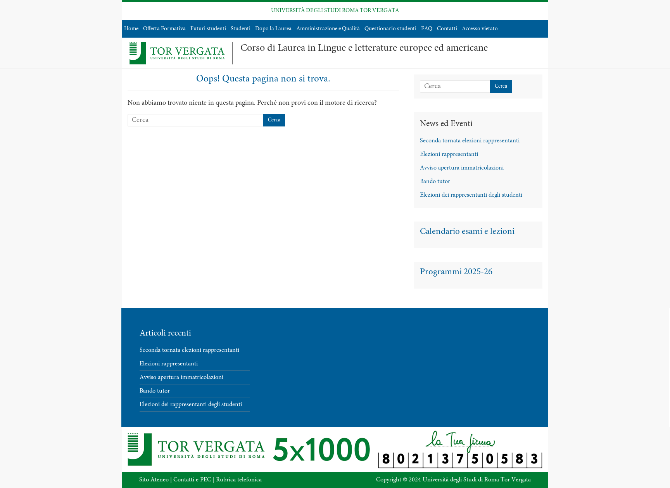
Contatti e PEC (192, 480)
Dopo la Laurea (273, 29)
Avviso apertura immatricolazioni (462, 168)
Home (131, 29)
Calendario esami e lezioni (467, 231)
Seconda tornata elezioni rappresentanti (470, 141)
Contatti (447, 29)
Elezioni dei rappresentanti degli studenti (471, 195)
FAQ (426, 29)
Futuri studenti (208, 29)
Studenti (240, 29)
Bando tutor (435, 181)
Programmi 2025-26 (456, 272)
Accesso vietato (480, 29)
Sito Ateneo (154, 480)
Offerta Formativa (164, 29)
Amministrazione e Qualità (328, 29)
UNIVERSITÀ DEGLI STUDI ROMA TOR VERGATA (335, 11)
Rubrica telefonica (239, 480)
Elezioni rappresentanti (449, 154)
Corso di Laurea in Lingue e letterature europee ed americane (364, 48)
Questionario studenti (390, 29)
